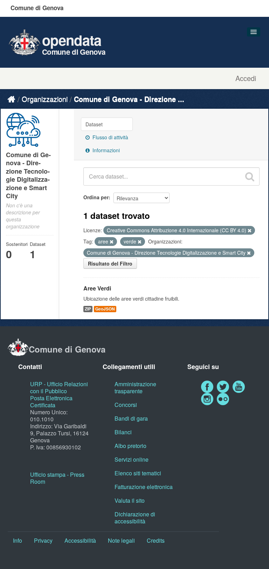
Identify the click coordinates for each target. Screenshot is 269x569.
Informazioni (105, 150)
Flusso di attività (109, 137)
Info (17, 540)
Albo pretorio (130, 446)
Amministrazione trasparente (135, 387)
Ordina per (96, 197)
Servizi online (132, 459)
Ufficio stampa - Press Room (57, 478)
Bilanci (123, 432)
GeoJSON (105, 309)
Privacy (43, 540)
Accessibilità (80, 540)
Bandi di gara (131, 418)
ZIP (88, 309)
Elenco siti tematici (138, 473)
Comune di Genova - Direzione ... (129, 99)
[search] (249, 176)
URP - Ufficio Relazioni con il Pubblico (59, 387)
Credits (156, 540)
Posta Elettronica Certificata (51, 401)
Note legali (121, 540)
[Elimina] (249, 230)
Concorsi (126, 405)
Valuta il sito (130, 500)
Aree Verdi (97, 288)
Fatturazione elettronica (144, 487)
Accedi (245, 78)
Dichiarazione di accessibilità (135, 517)
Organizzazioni (45, 99)
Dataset (94, 124)
